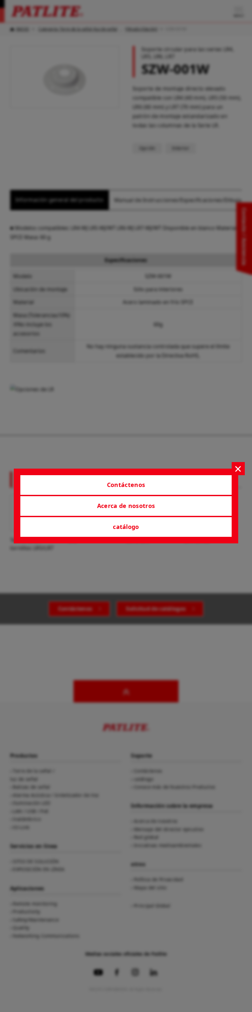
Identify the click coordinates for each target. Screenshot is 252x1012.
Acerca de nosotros (126, 506)
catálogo (126, 527)
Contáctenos (126, 485)
